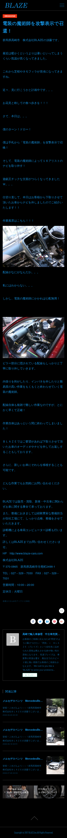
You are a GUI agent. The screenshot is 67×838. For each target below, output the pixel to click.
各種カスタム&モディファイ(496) (16, 601)
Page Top (33, 818)
